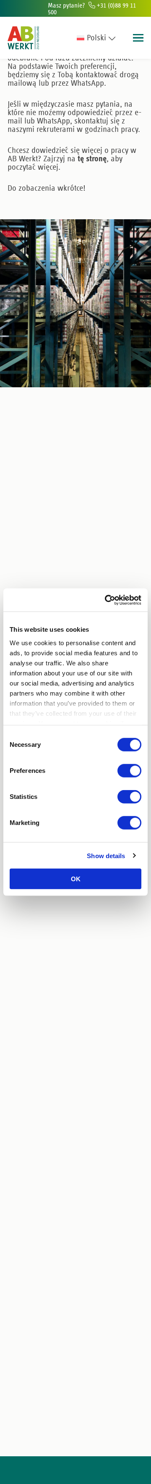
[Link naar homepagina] (23, 38)
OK (76, 879)
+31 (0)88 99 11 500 (92, 9)
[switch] (129, 770)
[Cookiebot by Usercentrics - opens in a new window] (106, 599)
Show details (106, 855)
